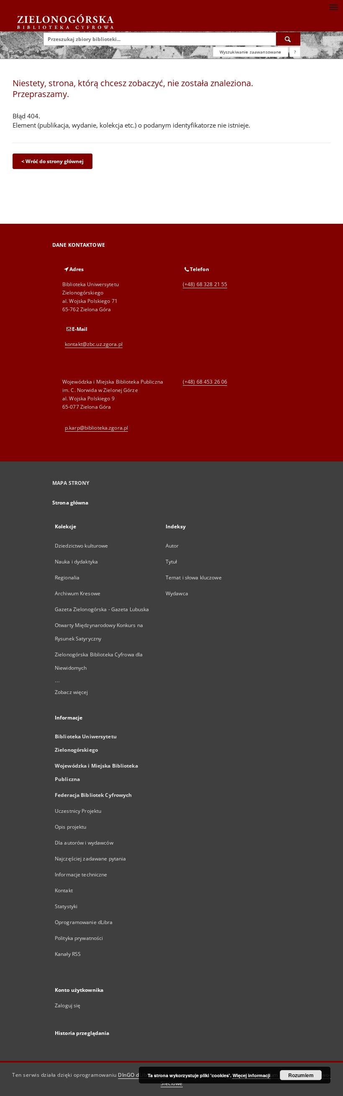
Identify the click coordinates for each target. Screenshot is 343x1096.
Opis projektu (71, 826)
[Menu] (333, 6)
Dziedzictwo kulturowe (81, 545)
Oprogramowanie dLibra (84, 922)
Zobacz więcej (71, 692)
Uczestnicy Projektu (78, 810)
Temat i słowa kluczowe (194, 577)
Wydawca (177, 593)
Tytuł (171, 561)
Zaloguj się (68, 1005)
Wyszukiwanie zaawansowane (251, 52)
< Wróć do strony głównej (52, 161)
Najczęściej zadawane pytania (90, 858)
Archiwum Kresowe (77, 593)
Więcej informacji (251, 1075)
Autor (172, 545)
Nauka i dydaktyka (76, 561)
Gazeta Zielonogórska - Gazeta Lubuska (102, 609)
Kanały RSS (68, 954)
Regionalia (67, 577)
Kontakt (64, 890)
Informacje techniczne (81, 874)
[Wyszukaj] (288, 39)
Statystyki (66, 906)
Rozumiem (301, 1075)
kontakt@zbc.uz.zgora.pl (94, 344)
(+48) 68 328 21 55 (205, 284)
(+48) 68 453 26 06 (205, 381)
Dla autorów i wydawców (84, 842)
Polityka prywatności (79, 938)
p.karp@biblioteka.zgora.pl (96, 427)
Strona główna (70, 502)
